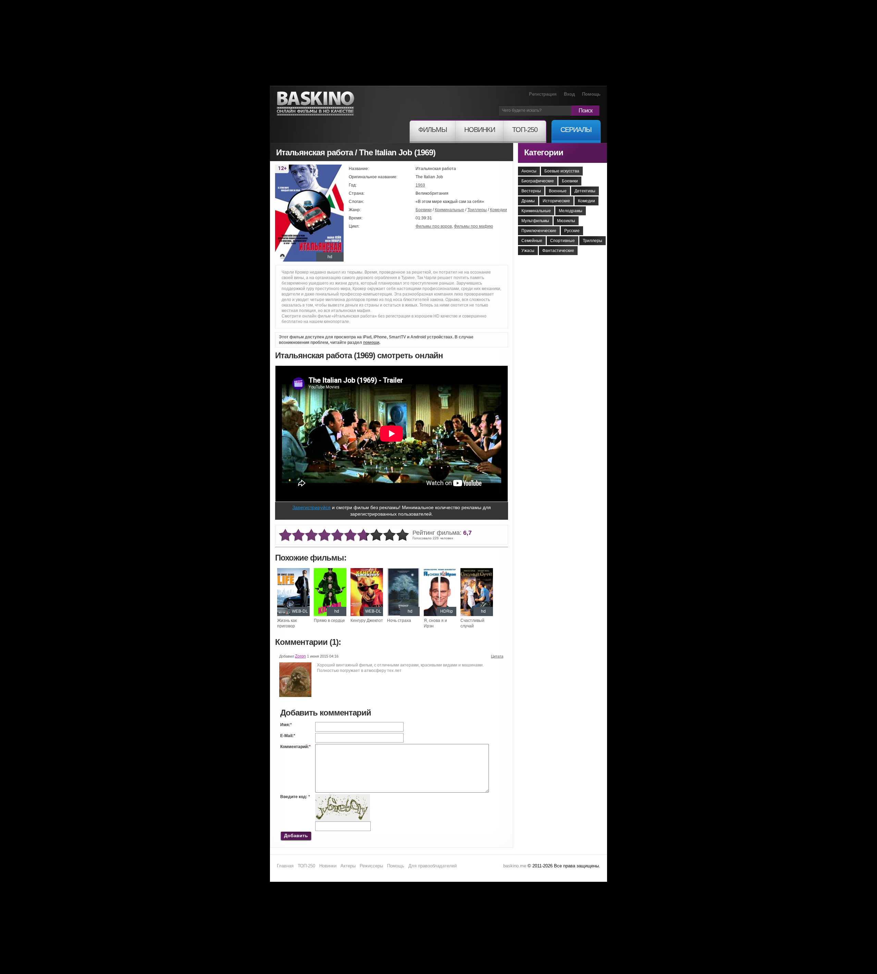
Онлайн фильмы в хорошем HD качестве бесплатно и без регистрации (315, 103)
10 (402, 535)
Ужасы (527, 250)
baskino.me (514, 865)
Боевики (424, 209)
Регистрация (543, 94)
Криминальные (449, 209)
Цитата (497, 656)
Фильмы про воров (434, 226)
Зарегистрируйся (311, 507)
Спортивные (562, 240)
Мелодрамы (570, 210)
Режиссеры (371, 865)
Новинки (327, 865)
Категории (543, 152)
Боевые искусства (561, 171)
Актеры (348, 865)
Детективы (585, 191)
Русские (572, 230)
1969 (420, 185)
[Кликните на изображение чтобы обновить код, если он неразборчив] (342, 796)
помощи (371, 342)
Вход (569, 94)
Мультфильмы (535, 220)
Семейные (531, 240)
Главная (285, 865)
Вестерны (531, 191)
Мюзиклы (566, 220)
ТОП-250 (306, 865)
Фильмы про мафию (473, 226)
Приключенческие (538, 230)
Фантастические (558, 250)
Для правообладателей (432, 865)
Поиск (585, 110)
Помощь (591, 94)
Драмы (528, 201)
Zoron (300, 656)
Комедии (498, 209)
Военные (558, 191)
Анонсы (528, 171)
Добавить (296, 835)
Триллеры (477, 209)
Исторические (556, 201)
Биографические (537, 181)
